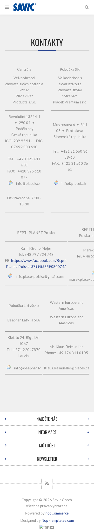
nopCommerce (57, 513)
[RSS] (47, 483)
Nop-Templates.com (57, 520)
